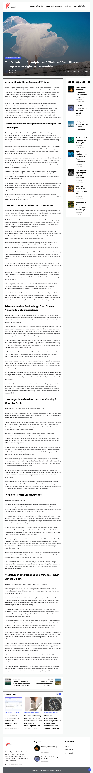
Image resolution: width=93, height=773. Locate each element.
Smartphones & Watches (13, 57)
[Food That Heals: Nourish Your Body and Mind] (71, 188)
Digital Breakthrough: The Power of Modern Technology (81, 157)
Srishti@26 (79, 100)
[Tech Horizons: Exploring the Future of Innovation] (71, 172)
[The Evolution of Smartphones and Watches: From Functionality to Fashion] (13, 704)
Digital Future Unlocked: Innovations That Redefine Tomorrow (81, 92)
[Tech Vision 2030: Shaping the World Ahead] (71, 108)
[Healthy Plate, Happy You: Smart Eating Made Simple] (71, 204)
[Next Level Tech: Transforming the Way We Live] (71, 140)
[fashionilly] (10, 6)
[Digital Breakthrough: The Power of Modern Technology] (71, 153)
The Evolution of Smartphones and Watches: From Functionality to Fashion (12, 721)
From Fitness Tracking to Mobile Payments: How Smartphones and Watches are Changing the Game (33, 721)
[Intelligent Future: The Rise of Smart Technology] (71, 124)
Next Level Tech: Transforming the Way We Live (82, 140)
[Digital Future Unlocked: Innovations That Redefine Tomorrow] (71, 89)
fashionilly (12, 71)
